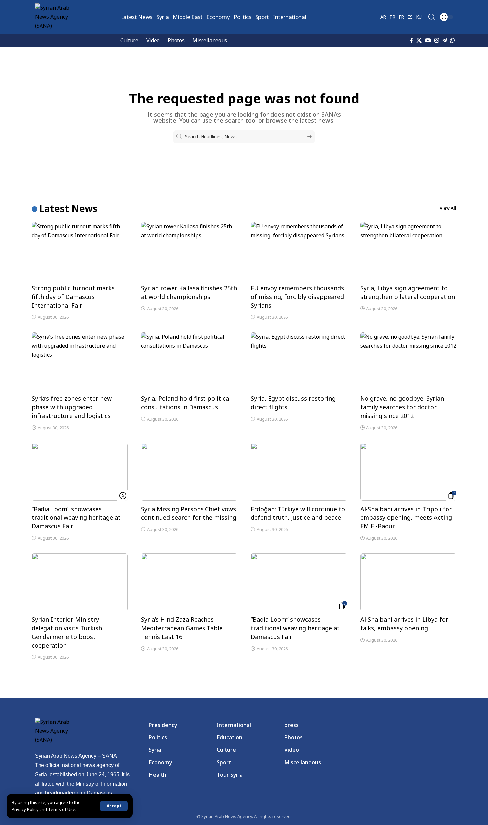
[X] (419, 40)
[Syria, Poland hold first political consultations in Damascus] (189, 361)
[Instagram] (437, 40)
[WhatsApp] (452, 40)
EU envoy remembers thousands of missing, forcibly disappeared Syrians (297, 296)
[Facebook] (411, 40)
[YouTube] (428, 40)
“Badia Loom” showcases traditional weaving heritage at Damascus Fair (76, 517)
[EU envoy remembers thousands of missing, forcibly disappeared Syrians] (299, 251)
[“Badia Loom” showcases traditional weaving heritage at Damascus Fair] (80, 472)
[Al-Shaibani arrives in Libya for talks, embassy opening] (408, 582)
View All (448, 208)
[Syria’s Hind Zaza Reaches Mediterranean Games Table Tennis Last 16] (189, 582)
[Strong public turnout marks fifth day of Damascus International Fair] (80, 251)
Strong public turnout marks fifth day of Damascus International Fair (73, 296)
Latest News (68, 208)
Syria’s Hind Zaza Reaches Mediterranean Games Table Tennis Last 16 (182, 628)
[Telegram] (444, 40)
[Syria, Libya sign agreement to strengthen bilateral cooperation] (408, 251)
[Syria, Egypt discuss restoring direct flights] (299, 361)
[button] (114, 806)
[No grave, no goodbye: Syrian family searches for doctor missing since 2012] (408, 361)
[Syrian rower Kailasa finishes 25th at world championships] (189, 251)
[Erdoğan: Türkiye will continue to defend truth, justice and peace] (299, 472)
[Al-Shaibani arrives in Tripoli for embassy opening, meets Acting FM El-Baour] (408, 472)
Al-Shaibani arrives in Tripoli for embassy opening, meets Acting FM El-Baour (406, 517)
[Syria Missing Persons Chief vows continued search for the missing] (189, 472)
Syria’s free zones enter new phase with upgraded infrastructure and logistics (72, 407)
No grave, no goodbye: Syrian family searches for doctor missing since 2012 (402, 407)
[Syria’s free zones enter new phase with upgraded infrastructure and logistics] (80, 361)
